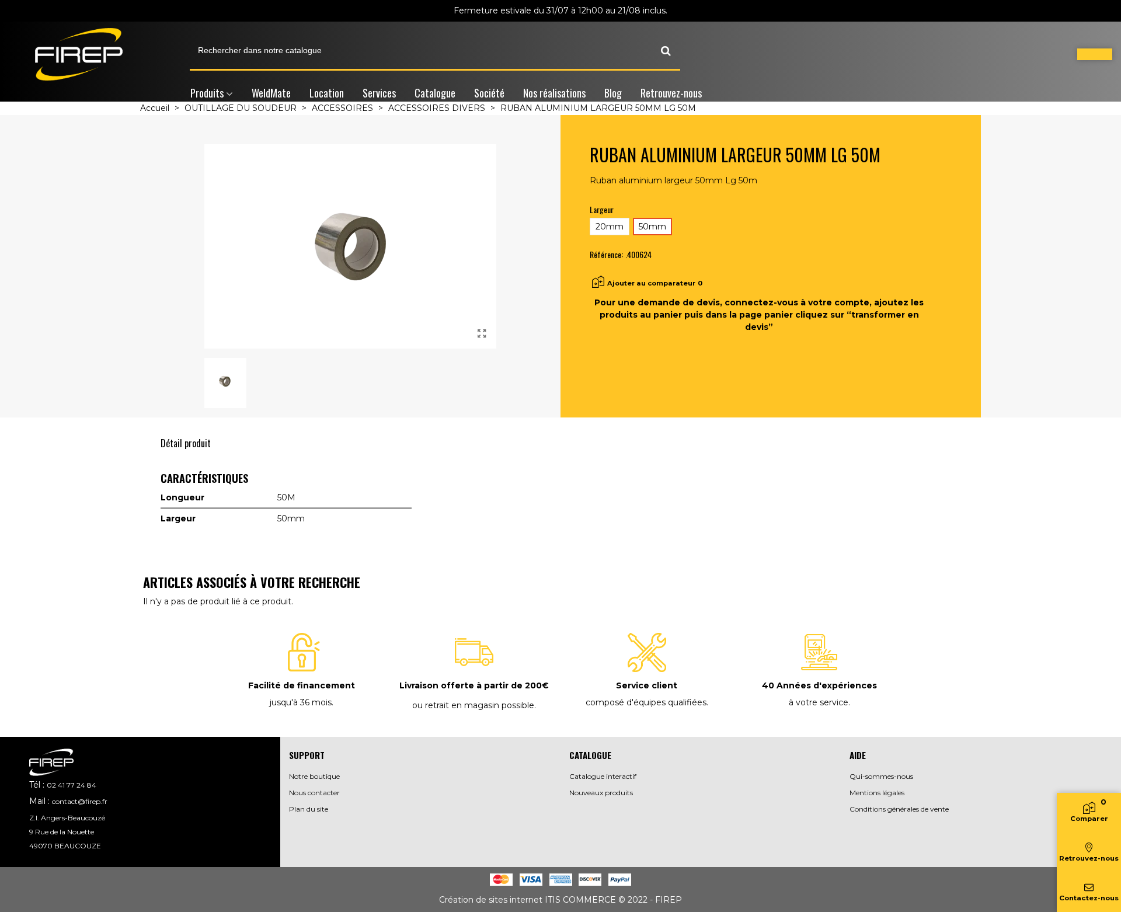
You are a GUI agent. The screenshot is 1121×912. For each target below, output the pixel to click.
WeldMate (271, 92)
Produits (207, 92)
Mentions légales (877, 792)
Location (326, 92)
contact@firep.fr (79, 801)
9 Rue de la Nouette (61, 831)
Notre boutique (314, 776)
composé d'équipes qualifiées (646, 702)
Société (489, 92)
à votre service (818, 702)
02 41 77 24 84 (71, 785)
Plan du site (308, 809)
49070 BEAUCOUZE (65, 845)
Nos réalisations (554, 92)
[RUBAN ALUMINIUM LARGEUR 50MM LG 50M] (481, 334)
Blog (613, 92)
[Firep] (78, 54)
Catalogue (435, 92)
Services (379, 92)
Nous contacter (314, 792)
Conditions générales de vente (899, 809)
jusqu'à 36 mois (301, 702)
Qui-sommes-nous (881, 776)
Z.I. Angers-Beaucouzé (67, 817)
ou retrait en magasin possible (473, 705)
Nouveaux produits (601, 792)
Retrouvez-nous (671, 92)
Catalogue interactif (602, 776)
